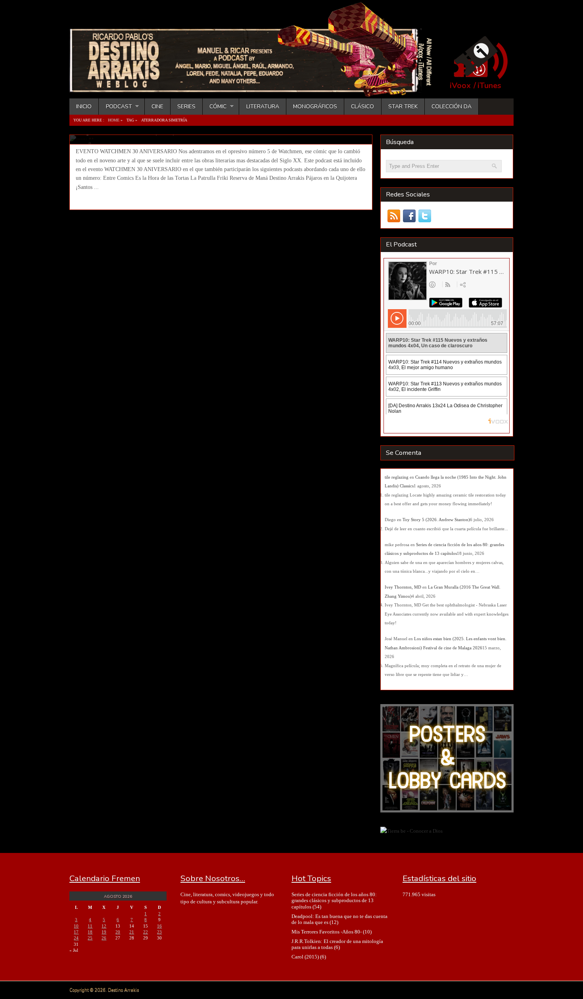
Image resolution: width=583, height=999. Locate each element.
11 (90, 926)
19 (104, 932)
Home (113, 120)
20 (117, 932)
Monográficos (315, 106)
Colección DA (451, 106)
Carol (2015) (305, 957)
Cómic (214, 106)
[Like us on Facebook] (409, 216)
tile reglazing (396, 477)
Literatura (262, 106)
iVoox (460, 85)
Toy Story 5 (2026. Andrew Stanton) (436, 519)
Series (186, 106)
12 (104, 926)
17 (76, 932)
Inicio (84, 106)
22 (145, 932)
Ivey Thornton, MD (403, 587)
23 (159, 932)
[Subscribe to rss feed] (393, 216)
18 (90, 932)
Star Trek (403, 106)
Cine (157, 106)
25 (90, 937)
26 (104, 937)
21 (131, 932)
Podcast (115, 106)
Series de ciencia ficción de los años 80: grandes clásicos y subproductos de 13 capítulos (334, 900)
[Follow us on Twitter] (424, 216)
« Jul (73, 950)
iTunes (489, 85)
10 (76, 926)
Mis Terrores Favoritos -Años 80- (327, 932)
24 (76, 937)
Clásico (362, 106)
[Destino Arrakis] (256, 89)
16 (159, 926)
